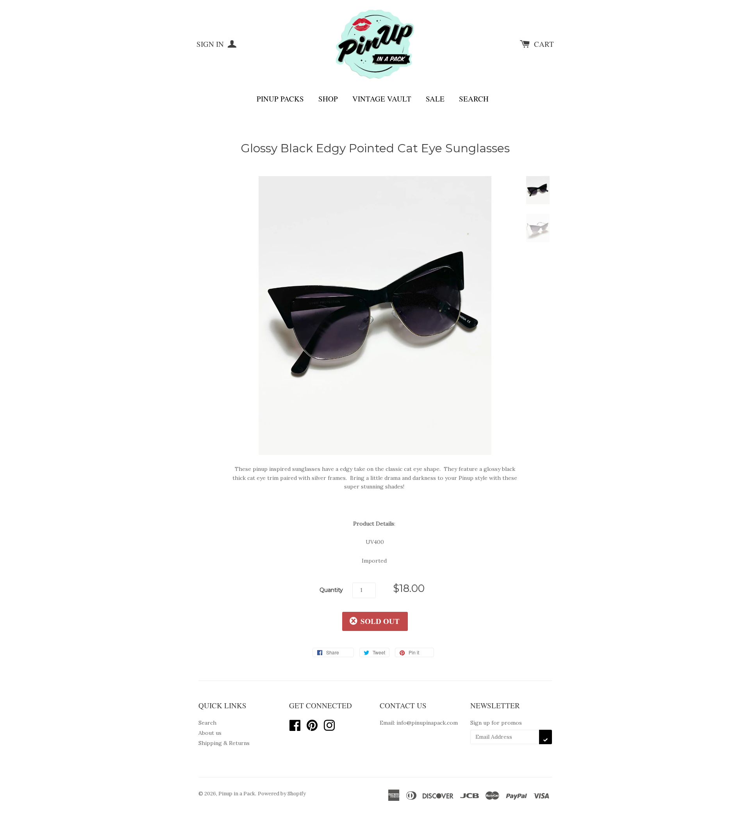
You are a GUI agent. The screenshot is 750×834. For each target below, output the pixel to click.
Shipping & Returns (224, 743)
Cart (544, 44)
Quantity (331, 589)
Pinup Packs (280, 98)
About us (209, 732)
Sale (435, 98)
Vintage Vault (381, 98)
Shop (328, 98)
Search (474, 98)
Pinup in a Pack (236, 793)
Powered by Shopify (282, 793)
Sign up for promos (496, 722)
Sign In (211, 44)
